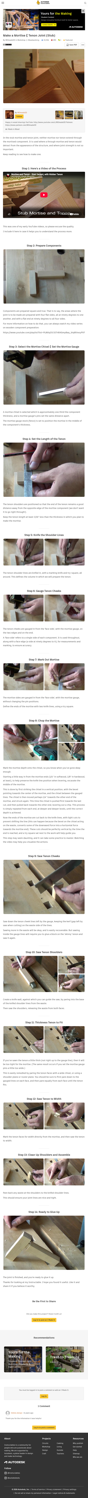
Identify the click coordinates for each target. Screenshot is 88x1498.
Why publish (78, 1443)
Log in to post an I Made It (44, 1320)
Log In (44, 1396)
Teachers (60, 1453)
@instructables (14, 1473)
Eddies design (16, 1413)
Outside (60, 1450)
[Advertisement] (44, 19)
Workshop (21, 40)
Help (75, 1450)
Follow (19, 116)
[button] (3, 3)
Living (59, 1446)
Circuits (45, 1443)
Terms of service (38, 1489)
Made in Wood (14, 129)
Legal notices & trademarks (64, 1493)
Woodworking (33, 40)
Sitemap (76, 1453)
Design (45, 1450)
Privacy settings (69, 1489)
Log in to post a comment (44, 1427)
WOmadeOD (10, 40)
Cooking (60, 1443)
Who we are (77, 1457)
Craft (44, 1453)
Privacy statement (54, 1489)
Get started (77, 1446)
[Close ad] (83, 11)
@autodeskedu (14, 1478)
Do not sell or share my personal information (33, 1493)
